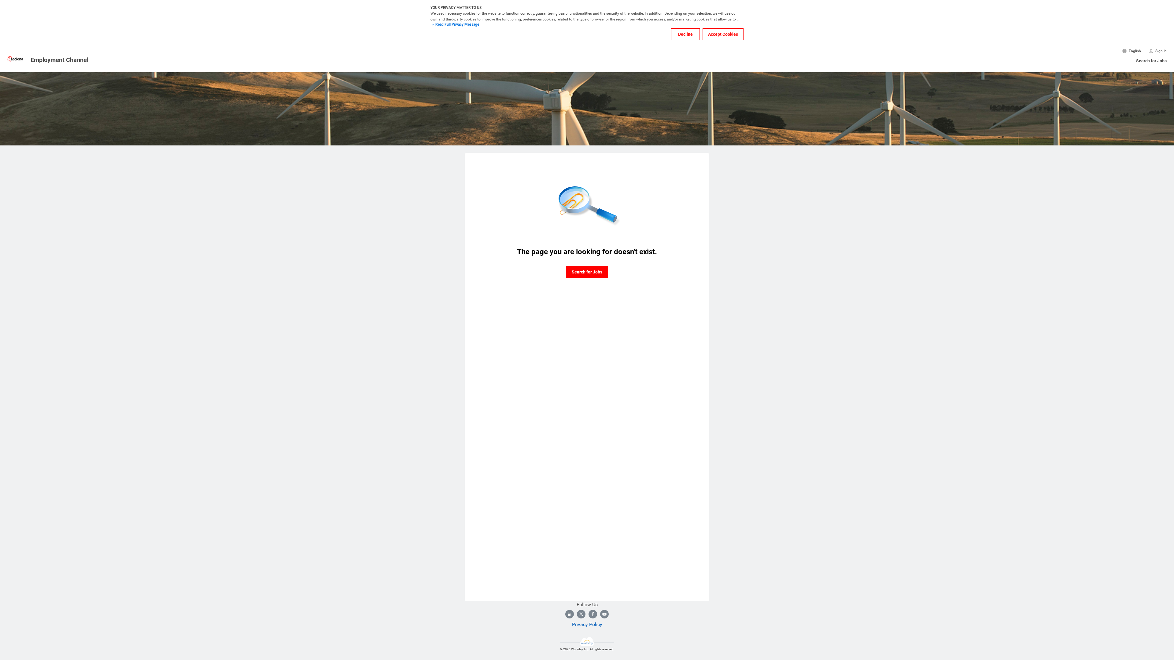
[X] (581, 614)
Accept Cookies (723, 34)
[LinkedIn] (569, 614)
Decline (685, 34)
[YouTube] (604, 614)
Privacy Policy (587, 624)
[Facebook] (593, 614)
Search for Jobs (1151, 60)
